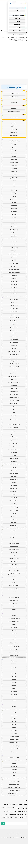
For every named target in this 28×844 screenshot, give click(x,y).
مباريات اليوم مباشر (14, 473)
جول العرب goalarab (14, 585)
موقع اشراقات (14, 129)
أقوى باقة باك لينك (14, 443)
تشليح (14, 555)
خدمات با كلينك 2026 (14, 446)
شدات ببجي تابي (14, 308)
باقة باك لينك (14, 108)
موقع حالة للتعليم (14, 284)
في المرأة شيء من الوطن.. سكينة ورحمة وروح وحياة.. (15, 804)
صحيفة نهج (14, 171)
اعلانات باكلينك (14, 461)
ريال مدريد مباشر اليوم (14, 597)
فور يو (14, 369)
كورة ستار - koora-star (14, 618)
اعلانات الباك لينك (14, 257)
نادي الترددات (14, 196)
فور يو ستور (14, 345)
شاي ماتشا (14, 415)
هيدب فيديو (14, 205)
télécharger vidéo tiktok (14, 793)
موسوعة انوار (14, 232)
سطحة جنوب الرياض (14, 549)
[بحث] (1, 2)
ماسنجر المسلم (14, 117)
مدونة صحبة (14, 226)
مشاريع (14, 455)
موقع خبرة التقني (14, 177)
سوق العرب (14, 430)
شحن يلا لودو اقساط (14, 320)
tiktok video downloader (14, 790)
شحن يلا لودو (14, 379)
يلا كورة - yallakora (14, 649)
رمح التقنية (14, 208)
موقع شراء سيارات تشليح (14, 564)
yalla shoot (14, 470)
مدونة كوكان (14, 168)
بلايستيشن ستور (14, 391)
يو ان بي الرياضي (14, 281)
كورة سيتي (14, 582)
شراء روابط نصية (14, 247)
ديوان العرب (14, 452)
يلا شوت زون (14, 769)
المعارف (14, 202)
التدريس (14, 260)
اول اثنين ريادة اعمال (14, 93)
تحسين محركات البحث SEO (14, 111)
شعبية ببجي (14, 385)
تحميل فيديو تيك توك (14, 784)
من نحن (7, 837)
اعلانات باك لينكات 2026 (14, 757)
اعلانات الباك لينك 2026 (14, 269)
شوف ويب (14, 156)
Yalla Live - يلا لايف (14, 643)
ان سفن (14, 147)
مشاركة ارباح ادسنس (14, 96)
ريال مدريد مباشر (14, 479)
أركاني (14, 220)
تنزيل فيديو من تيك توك (14, 781)
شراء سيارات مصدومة (14, 570)
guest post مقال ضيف (14, 427)
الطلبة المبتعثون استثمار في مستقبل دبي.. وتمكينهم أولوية (15, 817)
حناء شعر (14, 406)
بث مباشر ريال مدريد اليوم (14, 588)
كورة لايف (14, 667)
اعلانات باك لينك (14, 458)
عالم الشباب (14, 102)
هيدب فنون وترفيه (14, 290)
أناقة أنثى (14, 180)
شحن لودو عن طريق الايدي (14, 382)
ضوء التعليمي (14, 123)
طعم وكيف (14, 214)
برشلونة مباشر (14, 476)
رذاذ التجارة (14, 211)
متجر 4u (14, 348)
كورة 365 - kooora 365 (14, 652)
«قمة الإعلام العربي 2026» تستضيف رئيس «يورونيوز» (16, 814)
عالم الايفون (14, 165)
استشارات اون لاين (14, 199)
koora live (14, 630)
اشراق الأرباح (14, 236)
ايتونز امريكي (14, 314)
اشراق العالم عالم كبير (14, 263)
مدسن (14, 186)
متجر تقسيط (14, 333)
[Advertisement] (14, 62)
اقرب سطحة (14, 552)
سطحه (14, 534)
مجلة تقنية (14, 278)
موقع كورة (14, 706)
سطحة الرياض (14, 531)
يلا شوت (14, 467)
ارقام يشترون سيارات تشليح (14, 567)
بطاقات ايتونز (14, 388)
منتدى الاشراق (14, 266)
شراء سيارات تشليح (14, 561)
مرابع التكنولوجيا (14, 150)
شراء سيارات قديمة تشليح (14, 573)
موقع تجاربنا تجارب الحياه (14, 449)
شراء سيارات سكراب (14, 558)
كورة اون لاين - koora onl (14, 646)
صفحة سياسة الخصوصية (15, 837)
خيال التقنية (14, 153)
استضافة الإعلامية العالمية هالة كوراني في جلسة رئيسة (15, 811)
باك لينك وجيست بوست (14, 272)
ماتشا (14, 412)
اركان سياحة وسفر (14, 135)
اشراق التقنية (14, 144)
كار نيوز (14, 174)
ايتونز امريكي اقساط (14, 363)
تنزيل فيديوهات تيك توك (14, 787)
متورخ (14, 183)
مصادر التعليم (14, 275)
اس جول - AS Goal (14, 655)
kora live (14, 664)
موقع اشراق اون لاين (14, 132)
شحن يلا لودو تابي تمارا (14, 357)
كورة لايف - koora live (14, 736)
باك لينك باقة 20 (14, 436)
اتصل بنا (3, 837)
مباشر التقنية (14, 223)
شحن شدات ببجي (14, 373)
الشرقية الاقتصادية (14, 162)
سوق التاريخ (14, 433)
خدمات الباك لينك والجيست (14, 424)
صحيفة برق (14, 126)
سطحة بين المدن (14, 537)
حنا (14, 409)
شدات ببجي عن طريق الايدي (14, 351)
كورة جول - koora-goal (14, 621)
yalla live (14, 609)
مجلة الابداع (14, 193)
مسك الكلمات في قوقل (14, 141)
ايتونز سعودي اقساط (14, 317)
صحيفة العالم (14, 293)
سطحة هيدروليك (14, 540)
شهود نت (14, 217)
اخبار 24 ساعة (14, 287)
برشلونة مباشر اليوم (14, 600)
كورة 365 (14, 579)
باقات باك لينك (14, 250)
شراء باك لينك (14, 241)
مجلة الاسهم (14, 159)
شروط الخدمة (23, 837)
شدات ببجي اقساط (14, 299)
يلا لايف (14, 591)
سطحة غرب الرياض (14, 546)
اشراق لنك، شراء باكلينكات (14, 253)
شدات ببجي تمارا (14, 302)
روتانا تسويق (14, 190)
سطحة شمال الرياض (14, 543)
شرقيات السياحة (14, 229)
